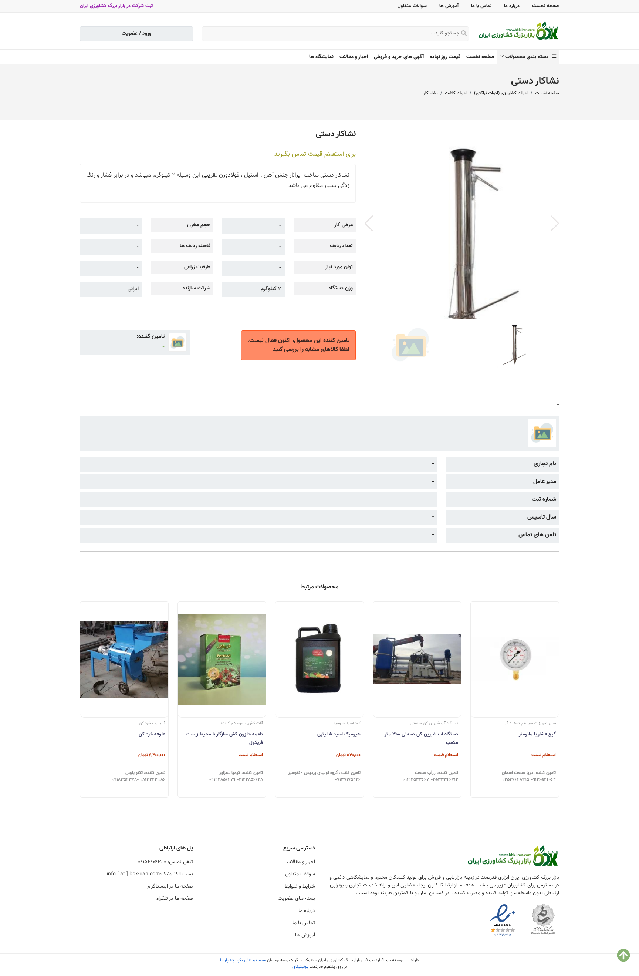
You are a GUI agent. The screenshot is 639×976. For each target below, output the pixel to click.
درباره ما (512, 6)
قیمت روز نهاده (445, 57)
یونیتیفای (300, 966)
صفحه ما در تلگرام (174, 899)
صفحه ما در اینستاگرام (170, 886)
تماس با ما (481, 6)
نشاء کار (430, 93)
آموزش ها (449, 6)
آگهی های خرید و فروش (399, 57)
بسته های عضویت (296, 899)
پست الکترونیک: (150, 874)
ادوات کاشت (456, 93)
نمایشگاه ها (321, 57)
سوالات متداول (412, 6)
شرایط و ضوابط (300, 886)
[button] (555, 223)
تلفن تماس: (165, 862)
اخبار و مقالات (353, 57)
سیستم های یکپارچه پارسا (243, 960)
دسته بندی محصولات (528, 57)
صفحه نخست (545, 6)
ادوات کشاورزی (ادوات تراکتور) (501, 93)
